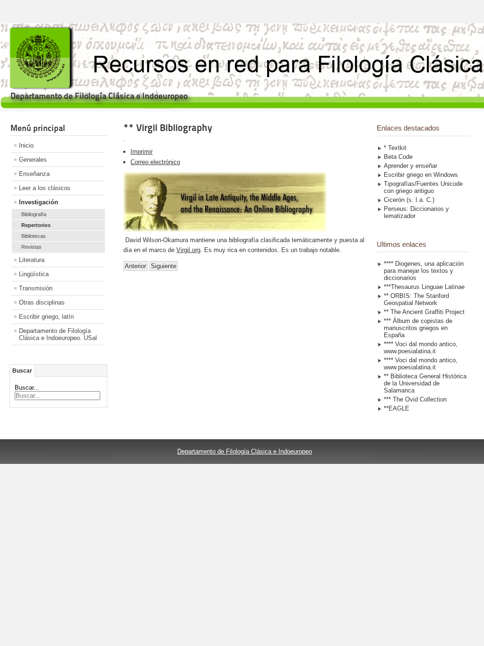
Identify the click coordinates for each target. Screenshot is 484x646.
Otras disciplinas (42, 302)
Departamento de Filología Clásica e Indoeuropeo (244, 451)
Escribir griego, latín (46, 316)
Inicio (26, 145)
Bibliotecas (33, 236)
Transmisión (35, 288)
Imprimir (141, 151)
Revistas (31, 247)
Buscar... (27, 387)
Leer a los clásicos (44, 188)
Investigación (38, 202)
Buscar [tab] (22, 371)
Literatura (31, 259)
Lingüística (34, 274)
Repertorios (36, 225)
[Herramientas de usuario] (124, 141)
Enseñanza (34, 173)
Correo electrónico (155, 162)
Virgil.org (188, 249)
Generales (33, 159)
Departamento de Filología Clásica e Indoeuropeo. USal (58, 334)
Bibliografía (33, 214)
